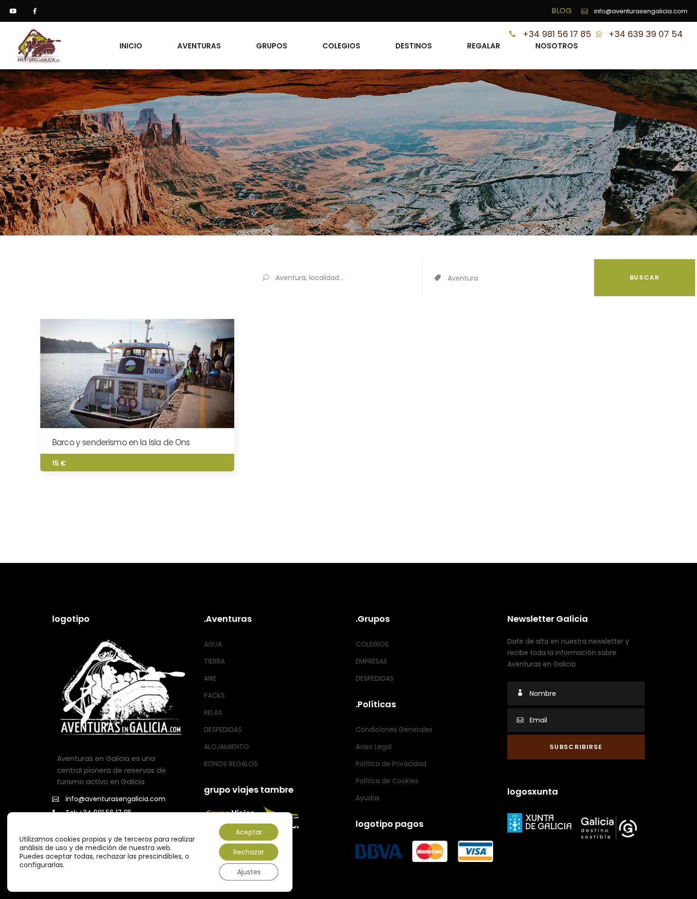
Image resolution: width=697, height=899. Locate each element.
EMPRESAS (371, 661)
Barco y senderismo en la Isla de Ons (121, 442)
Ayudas (368, 798)
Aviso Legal (374, 746)
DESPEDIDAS (223, 729)
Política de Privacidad (391, 763)
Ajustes (249, 872)
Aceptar (249, 832)
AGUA (213, 644)
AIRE (210, 678)
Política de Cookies (387, 781)
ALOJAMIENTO (226, 746)
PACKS (214, 695)
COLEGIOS (372, 644)
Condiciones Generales (394, 729)
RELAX (213, 712)
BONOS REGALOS (231, 763)
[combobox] (521, 278)
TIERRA (214, 661)
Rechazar (248, 852)
